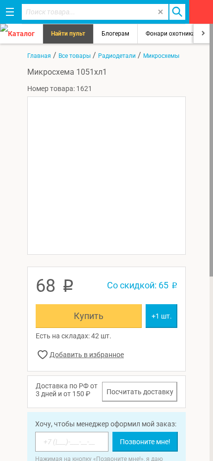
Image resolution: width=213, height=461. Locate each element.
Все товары (74, 55)
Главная (39, 55)
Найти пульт (68, 33)
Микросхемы (161, 55)
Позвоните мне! (145, 442)
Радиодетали (117, 55)
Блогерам (115, 33)
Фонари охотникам (173, 33)
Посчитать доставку (139, 392)
